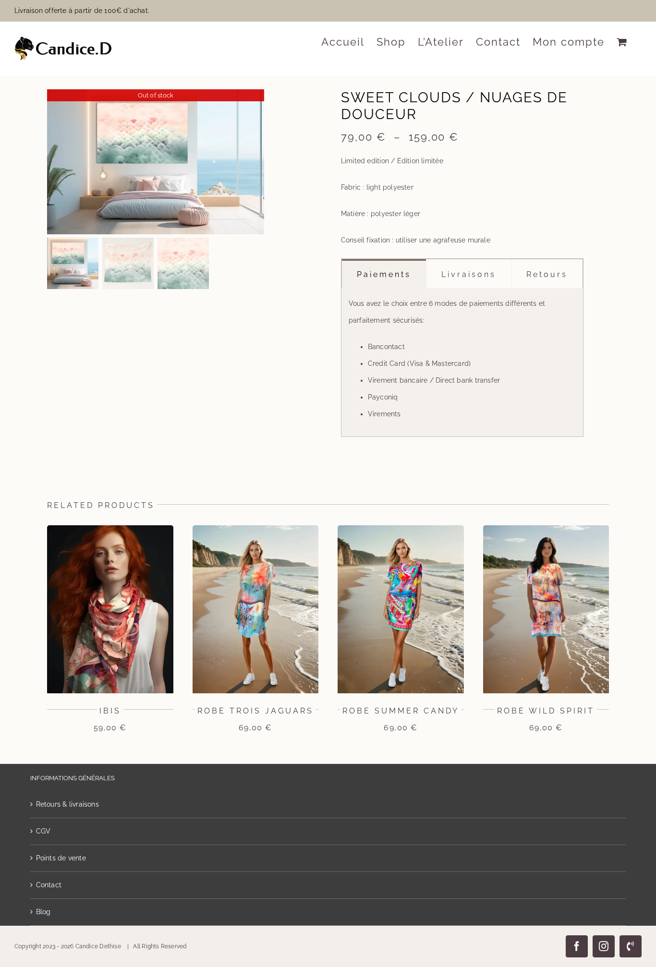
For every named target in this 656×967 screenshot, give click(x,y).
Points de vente (61, 858)
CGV (43, 831)
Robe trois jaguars (255, 710)
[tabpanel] (462, 362)
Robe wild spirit (546, 710)
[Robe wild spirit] (546, 529)
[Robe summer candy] (401, 529)
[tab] (384, 274)
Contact (48, 885)
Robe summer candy (400, 710)
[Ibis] (110, 529)
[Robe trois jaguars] (256, 529)
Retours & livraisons (67, 804)
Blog (43, 912)
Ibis (110, 710)
